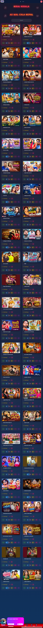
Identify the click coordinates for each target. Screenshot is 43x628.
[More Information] (11, 40)
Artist (23, 1)
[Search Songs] (20, 1)
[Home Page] (2, 1)
